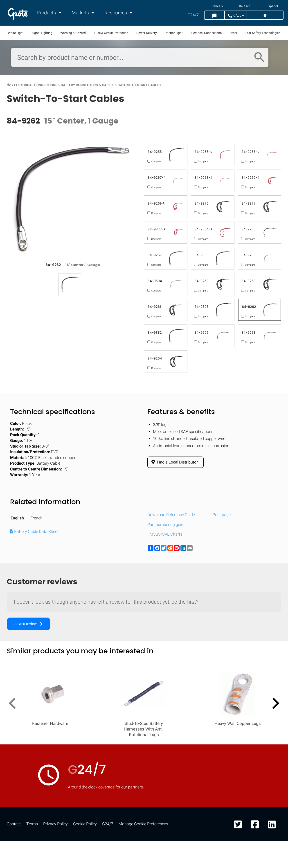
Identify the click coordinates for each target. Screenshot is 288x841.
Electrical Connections (206, 33)
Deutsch (244, 6)
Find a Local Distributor (177, 462)
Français (217, 6)
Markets (81, 12)
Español (272, 6)
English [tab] (17, 518)
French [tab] (36, 518)
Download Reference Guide (171, 515)
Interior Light (174, 33)
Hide (271, 587)
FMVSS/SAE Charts (164, 534)
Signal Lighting (42, 33)
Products (47, 12)
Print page (222, 515)
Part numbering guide (166, 525)
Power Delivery (146, 33)
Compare (144, 726)
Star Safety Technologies (262, 33)
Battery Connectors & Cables (87, 85)
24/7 (193, 15)
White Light (16, 33)
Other (233, 33)
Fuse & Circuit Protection (111, 33)
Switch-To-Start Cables (139, 85)
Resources (116, 12)
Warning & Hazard (73, 33)
